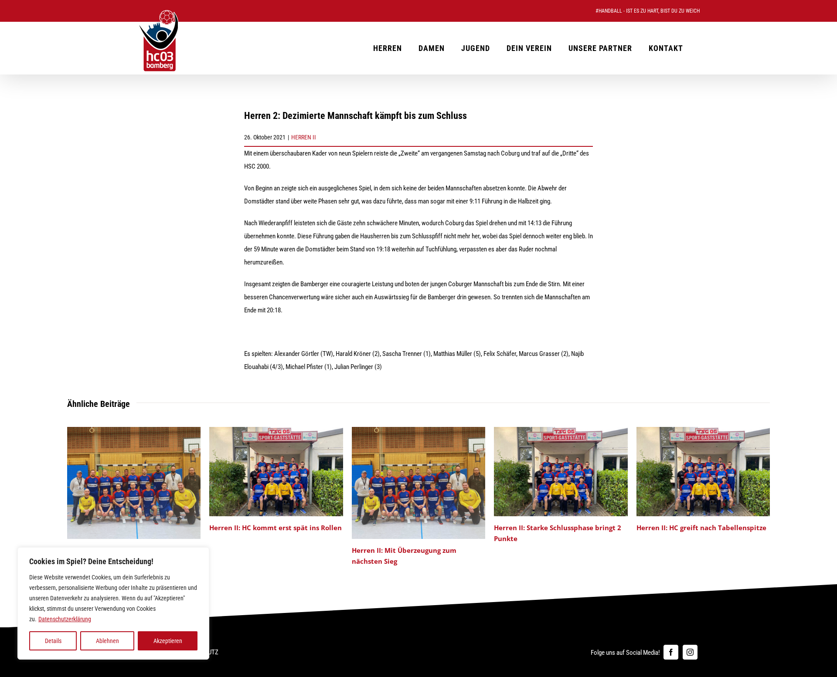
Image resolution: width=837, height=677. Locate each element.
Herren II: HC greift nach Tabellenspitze (701, 527)
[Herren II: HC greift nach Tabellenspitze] (703, 431)
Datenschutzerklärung (64, 619)
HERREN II (303, 137)
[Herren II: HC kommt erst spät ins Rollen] (276, 431)
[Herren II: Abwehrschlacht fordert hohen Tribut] (134, 431)
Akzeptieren (167, 640)
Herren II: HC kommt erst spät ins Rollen (275, 527)
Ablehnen (107, 640)
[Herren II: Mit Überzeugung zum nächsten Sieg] (419, 431)
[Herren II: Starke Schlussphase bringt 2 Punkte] (561, 431)
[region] (113, 603)
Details (53, 640)
